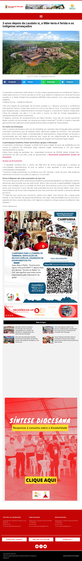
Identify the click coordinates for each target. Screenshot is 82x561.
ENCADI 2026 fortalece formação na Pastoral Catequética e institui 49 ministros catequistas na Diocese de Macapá (24, 330)
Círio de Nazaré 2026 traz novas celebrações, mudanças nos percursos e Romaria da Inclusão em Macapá (65, 329)
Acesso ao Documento (12, 161)
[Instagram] (41, 546)
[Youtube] (45, 546)
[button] (41, 16)
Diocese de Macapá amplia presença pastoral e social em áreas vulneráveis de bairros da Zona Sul (27, 339)
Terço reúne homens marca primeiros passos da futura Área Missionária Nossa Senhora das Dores (66, 339)
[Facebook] (37, 546)
